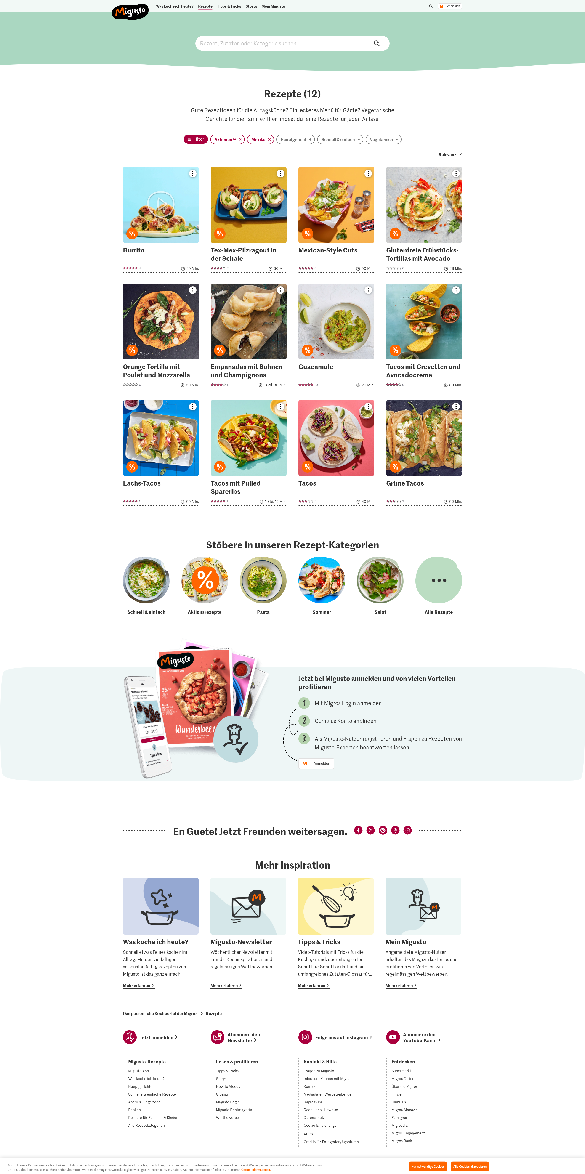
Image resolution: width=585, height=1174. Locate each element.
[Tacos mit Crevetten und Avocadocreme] (424, 338)
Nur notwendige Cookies (427, 1166)
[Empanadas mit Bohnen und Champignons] (249, 338)
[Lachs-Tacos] (161, 454)
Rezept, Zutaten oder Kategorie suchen (292, 43)
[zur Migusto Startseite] (130, 8)
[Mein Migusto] (423, 933)
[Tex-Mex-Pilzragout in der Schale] (249, 221)
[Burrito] (161, 221)
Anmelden (453, 6)
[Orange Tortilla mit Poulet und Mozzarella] (161, 338)
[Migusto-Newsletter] (248, 933)
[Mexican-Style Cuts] (336, 221)
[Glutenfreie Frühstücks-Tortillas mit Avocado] (424, 221)
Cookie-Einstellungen (321, 1125)
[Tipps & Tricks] (336, 933)
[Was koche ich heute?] (161, 933)
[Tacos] (336, 454)
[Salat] (380, 586)
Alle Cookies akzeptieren (470, 1166)
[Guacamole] (336, 338)
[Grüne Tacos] (424, 454)
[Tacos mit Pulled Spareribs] (249, 454)
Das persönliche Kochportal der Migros (160, 1013)
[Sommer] (321, 586)
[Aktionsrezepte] (204, 586)
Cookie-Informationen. (256, 1169)
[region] (292, 1166)
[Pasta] (263, 586)
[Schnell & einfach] (146, 586)
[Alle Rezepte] (438, 586)
